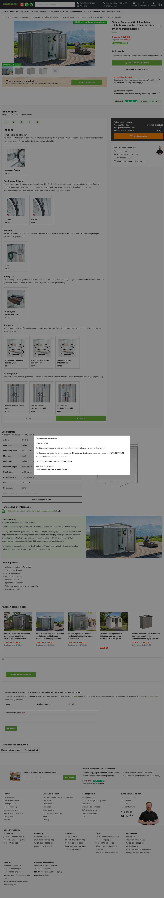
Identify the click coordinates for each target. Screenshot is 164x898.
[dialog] (82, 449)
